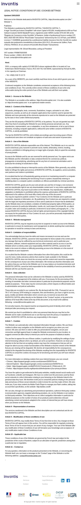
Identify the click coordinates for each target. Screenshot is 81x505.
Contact (25, 484)
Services (26, 480)
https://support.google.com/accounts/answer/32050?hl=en (35, 361)
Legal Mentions (47, 480)
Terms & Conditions (49, 476)
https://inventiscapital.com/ (46, 100)
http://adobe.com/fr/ (43, 387)
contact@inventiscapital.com (24, 302)
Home (25, 476)
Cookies (45, 484)
